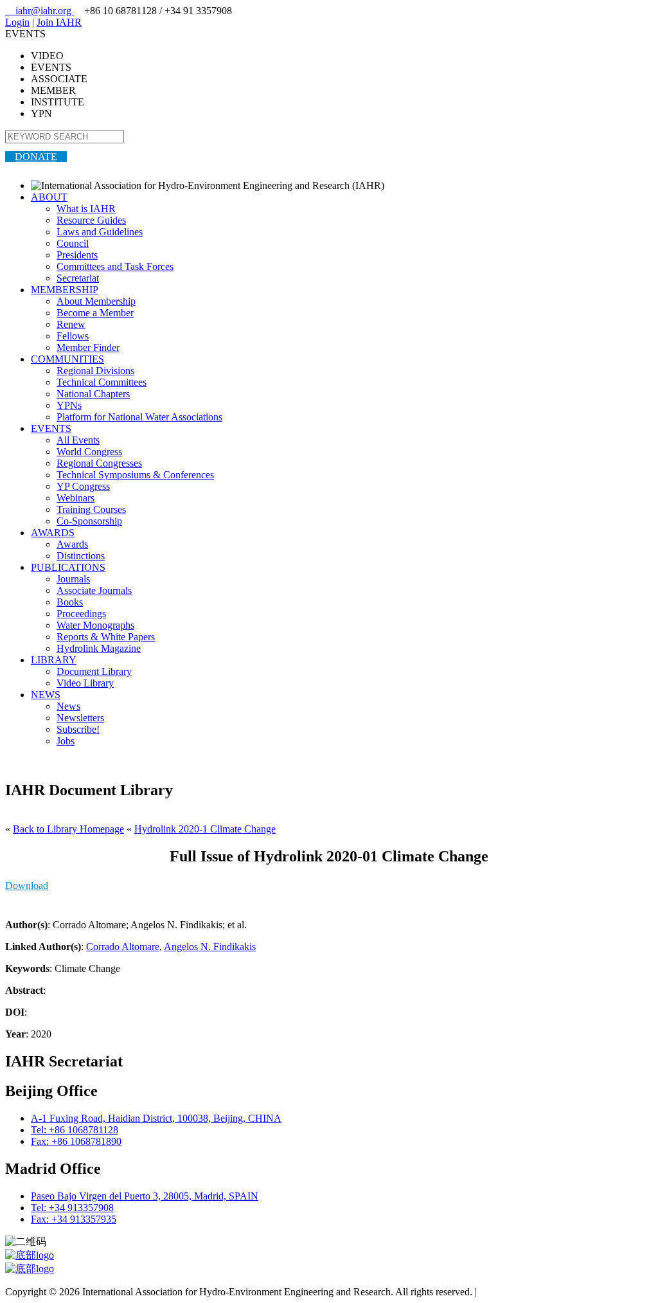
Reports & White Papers (106, 636)
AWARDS (53, 532)
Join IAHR (59, 22)
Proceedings (81, 613)
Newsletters (80, 717)
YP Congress (83, 486)
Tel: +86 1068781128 (74, 1129)
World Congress (89, 451)
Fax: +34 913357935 (73, 1219)
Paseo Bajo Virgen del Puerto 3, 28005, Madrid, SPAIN (144, 1196)
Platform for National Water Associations (139, 416)
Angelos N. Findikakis (210, 946)
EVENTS (51, 428)
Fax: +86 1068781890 (76, 1141)
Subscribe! (78, 729)
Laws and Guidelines (100, 231)
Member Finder (88, 347)
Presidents (77, 254)
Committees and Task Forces (115, 266)
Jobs (66, 740)
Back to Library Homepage (68, 828)
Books (70, 602)
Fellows (73, 335)
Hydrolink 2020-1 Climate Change (205, 828)
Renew (71, 324)
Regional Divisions (95, 370)
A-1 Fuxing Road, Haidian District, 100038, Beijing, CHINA (156, 1118)
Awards (72, 544)
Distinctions (81, 555)
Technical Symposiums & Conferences (135, 474)
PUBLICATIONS (68, 567)
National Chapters (93, 393)
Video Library (85, 683)
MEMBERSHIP (64, 289)
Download (26, 885)
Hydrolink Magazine (99, 648)
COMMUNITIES (67, 359)
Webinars (75, 497)
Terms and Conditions (524, 1291)
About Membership (96, 301)
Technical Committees (102, 382)
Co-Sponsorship (89, 521)
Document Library (94, 671)
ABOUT (49, 197)
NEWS (45, 694)
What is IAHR (86, 208)
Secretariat (78, 278)
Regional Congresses (99, 463)
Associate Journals (94, 590)
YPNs (69, 405)
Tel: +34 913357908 (72, 1207)
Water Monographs (95, 625)
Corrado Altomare (122, 946)
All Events (78, 440)
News (68, 706)
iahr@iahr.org (39, 10)
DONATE (36, 156)
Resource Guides (91, 220)
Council (73, 243)
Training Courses (91, 509)
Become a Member (95, 312)
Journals (73, 578)
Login (17, 22)
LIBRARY (53, 659)
